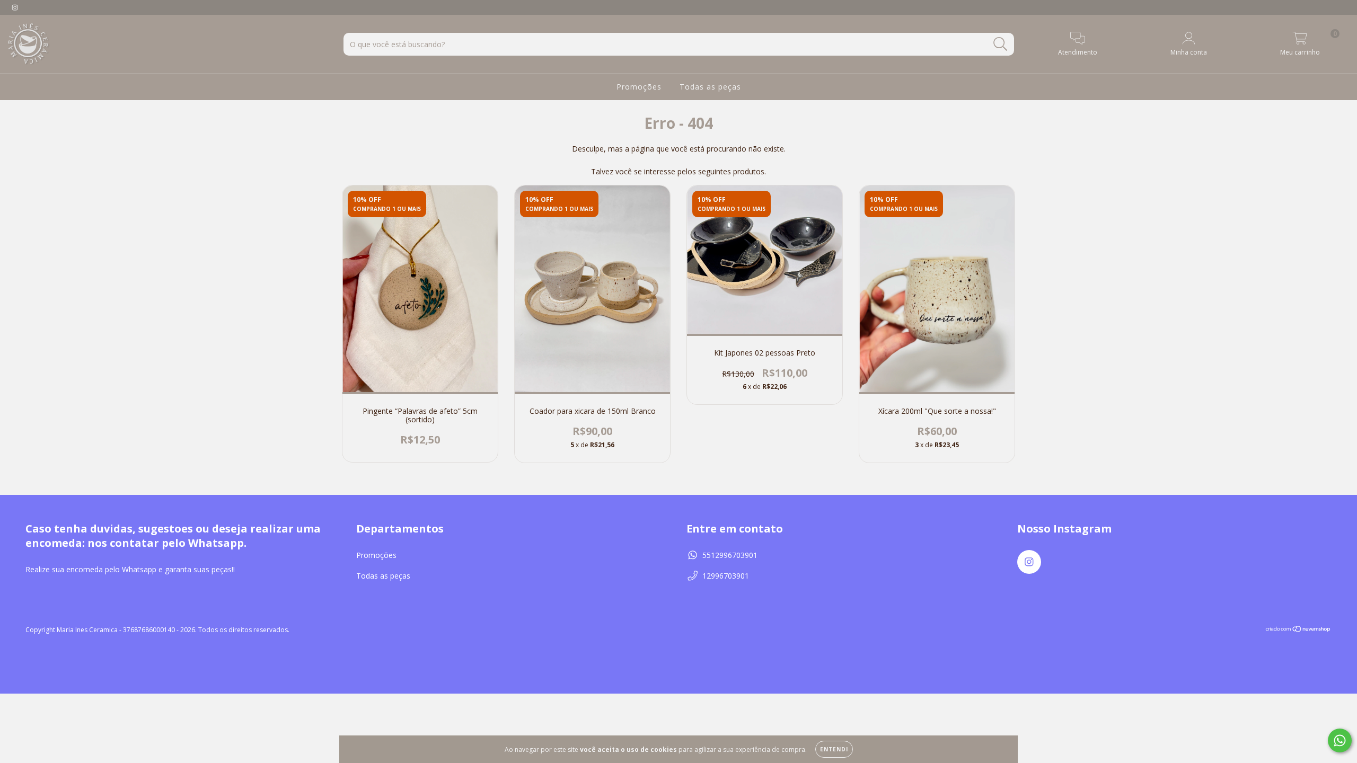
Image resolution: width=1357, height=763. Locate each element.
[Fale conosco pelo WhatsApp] (1340, 740)
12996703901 (725, 576)
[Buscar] (1000, 44)
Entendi (834, 749)
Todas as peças (710, 87)
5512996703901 (729, 555)
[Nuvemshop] (1298, 629)
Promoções (639, 87)
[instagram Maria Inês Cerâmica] (15, 7)
